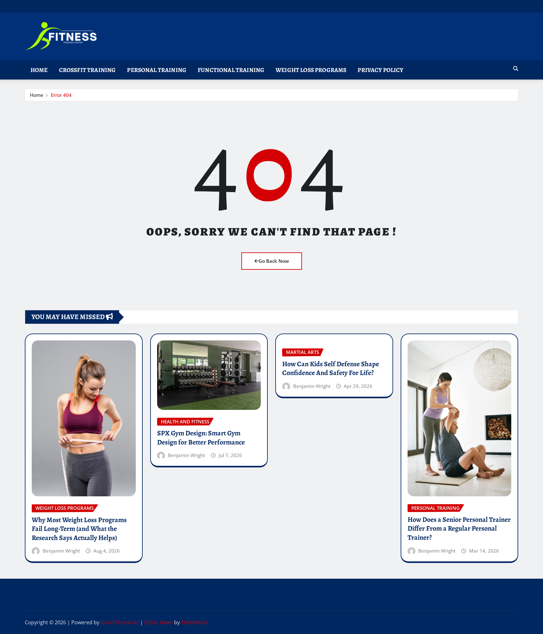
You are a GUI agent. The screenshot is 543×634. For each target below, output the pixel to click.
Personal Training (156, 70)
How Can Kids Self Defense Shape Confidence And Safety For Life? (330, 368)
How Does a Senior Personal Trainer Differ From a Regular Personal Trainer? (459, 528)
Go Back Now (274, 261)
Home (39, 70)
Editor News (158, 622)
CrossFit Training (87, 70)
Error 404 (61, 95)
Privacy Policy (380, 70)
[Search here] (515, 68)
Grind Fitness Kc (120, 622)
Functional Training (231, 70)
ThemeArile (194, 622)
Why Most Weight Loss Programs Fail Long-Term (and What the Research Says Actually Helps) (79, 529)
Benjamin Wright (61, 551)
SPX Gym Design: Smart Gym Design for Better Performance (201, 437)
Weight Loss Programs (311, 70)
